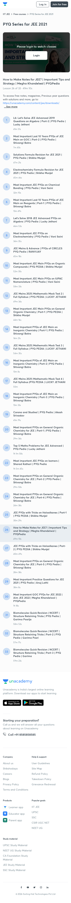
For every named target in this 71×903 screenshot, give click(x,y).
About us (8, 763)
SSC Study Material (14, 870)
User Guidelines (41, 763)
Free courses (19, 14)
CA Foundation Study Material (15, 857)
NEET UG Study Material (17, 850)
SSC (34, 817)
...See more (10, 106)
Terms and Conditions (15, 789)
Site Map (37, 768)
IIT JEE (6, 14)
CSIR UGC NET (40, 822)
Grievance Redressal (44, 784)
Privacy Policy (11, 784)
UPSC (35, 812)
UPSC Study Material (15, 845)
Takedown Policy (41, 779)
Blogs (6, 779)
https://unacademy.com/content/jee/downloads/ (31, 103)
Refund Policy (40, 773)
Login (36, 55)
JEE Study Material (14, 864)
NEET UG (37, 828)
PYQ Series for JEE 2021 (41, 14)
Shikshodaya (10, 768)
